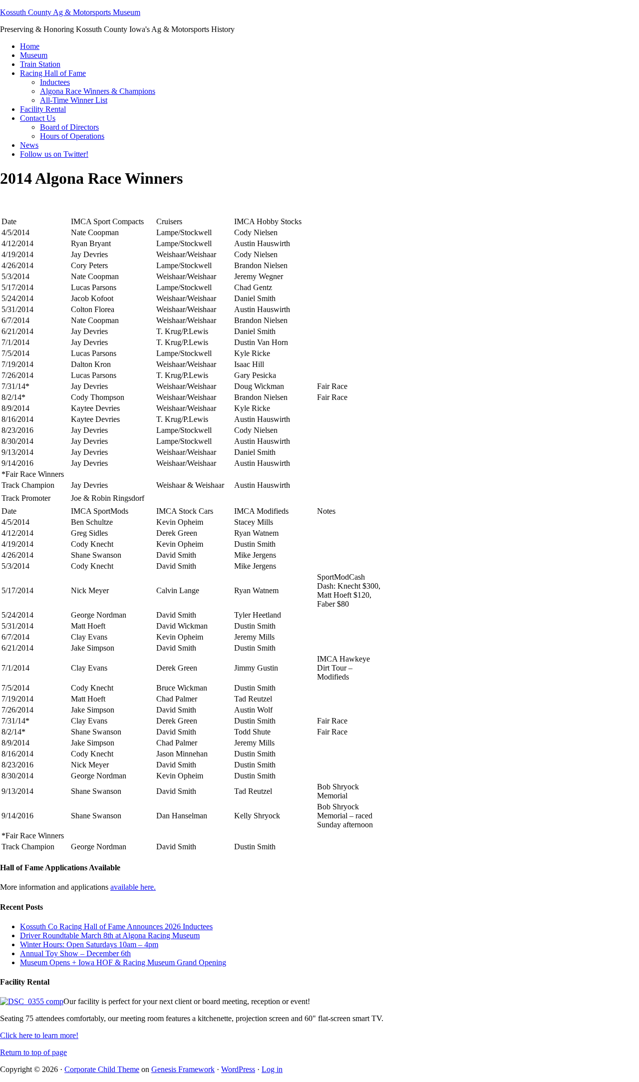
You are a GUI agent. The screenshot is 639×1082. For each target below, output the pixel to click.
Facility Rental (43, 109)
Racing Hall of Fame (53, 73)
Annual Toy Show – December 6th (75, 953)
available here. (133, 887)
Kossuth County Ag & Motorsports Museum (70, 12)
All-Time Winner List (73, 100)
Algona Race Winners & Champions (97, 91)
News (29, 145)
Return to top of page (33, 1052)
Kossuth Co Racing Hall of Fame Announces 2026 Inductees (116, 926)
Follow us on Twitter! (54, 154)
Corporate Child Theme (101, 1069)
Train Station (40, 64)
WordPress (238, 1069)
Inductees (55, 82)
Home (29, 46)
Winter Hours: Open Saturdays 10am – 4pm (89, 944)
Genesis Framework (183, 1069)
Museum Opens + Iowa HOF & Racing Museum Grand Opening (123, 962)
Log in (272, 1069)
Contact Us (37, 118)
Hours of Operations (72, 136)
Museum (33, 55)
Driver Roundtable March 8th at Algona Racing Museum (110, 935)
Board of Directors (69, 127)
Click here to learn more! (39, 1035)
